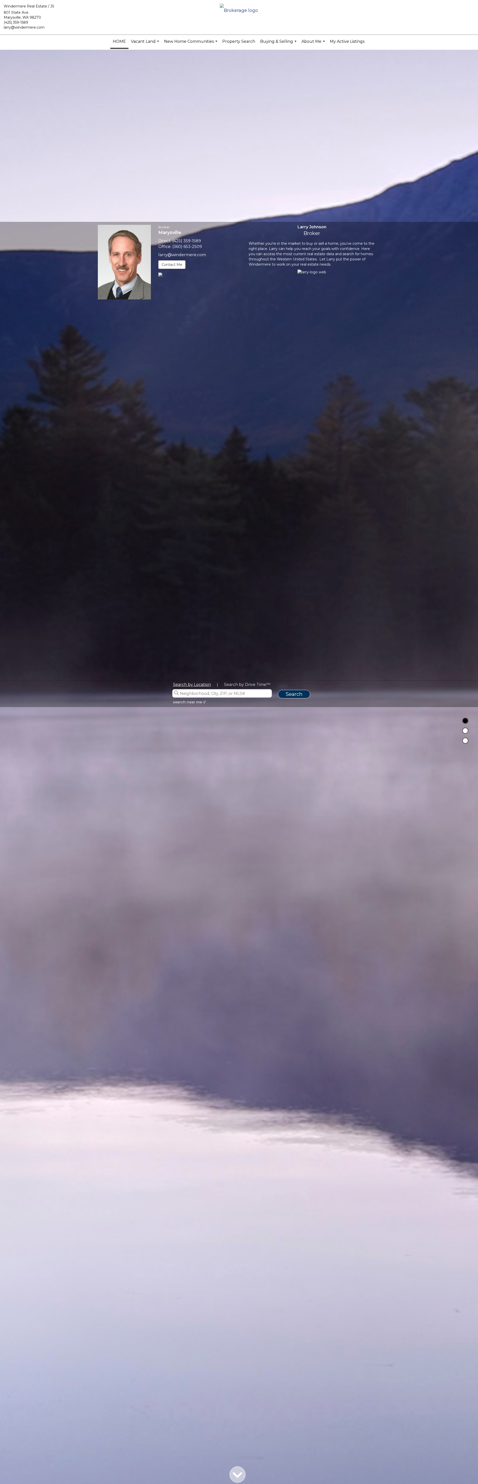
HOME (119, 41)
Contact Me (172, 264)
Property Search (238, 41)
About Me (313, 43)
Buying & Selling (279, 43)
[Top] (465, 721)
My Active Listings (347, 41)
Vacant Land (145, 43)
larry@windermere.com (24, 27)
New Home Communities (191, 43)
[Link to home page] (239, 11)
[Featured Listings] (465, 730)
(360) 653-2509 (187, 246)
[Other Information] (465, 740)
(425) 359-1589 (16, 22)
